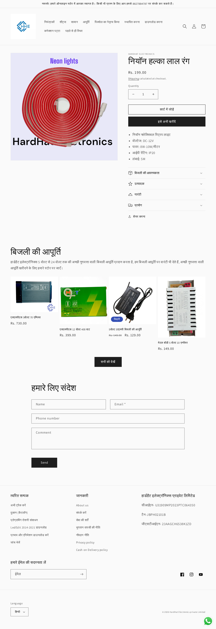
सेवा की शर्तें (82, 520)
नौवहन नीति (82, 535)
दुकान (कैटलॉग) (19, 513)
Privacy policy (85, 542)
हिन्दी (17, 612)
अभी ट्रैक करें (18, 505)
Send (44, 462)
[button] (184, 26)
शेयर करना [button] (139, 216)
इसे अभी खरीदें (167, 122)
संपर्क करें (81, 513)
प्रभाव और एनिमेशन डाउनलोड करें (30, 535)
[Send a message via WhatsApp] (208, 621)
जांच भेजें (15, 542)
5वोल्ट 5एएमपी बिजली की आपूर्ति (125, 329)
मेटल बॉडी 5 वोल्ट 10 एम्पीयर (173, 342)
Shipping (133, 78)
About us (82, 505)
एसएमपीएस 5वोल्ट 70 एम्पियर (26, 317)
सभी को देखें (108, 362)
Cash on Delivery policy (92, 550)
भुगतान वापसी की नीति (88, 527)
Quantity (133, 86)
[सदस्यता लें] (81, 574)
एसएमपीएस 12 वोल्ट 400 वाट (75, 329)
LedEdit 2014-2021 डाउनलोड (29, 527)
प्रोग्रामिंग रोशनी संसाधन (24, 520)
